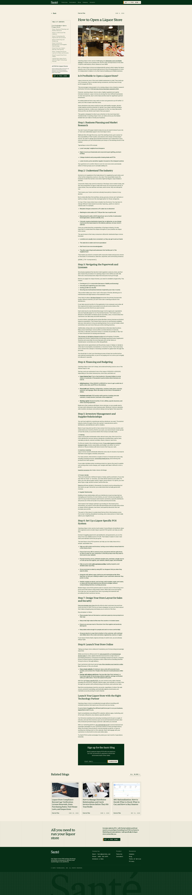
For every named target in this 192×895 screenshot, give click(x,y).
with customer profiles (99, 564)
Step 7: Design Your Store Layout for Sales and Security (60, 52)
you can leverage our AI (102, 725)
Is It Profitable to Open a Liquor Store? (60, 26)
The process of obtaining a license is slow (90, 336)
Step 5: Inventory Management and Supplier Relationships (59, 44)
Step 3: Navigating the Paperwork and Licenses (59, 36)
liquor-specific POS (92, 680)
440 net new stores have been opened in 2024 (105, 89)
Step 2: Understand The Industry (58, 33)
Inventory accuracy (83, 470)
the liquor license (95, 297)
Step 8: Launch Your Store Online (59, 55)
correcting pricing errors (102, 458)
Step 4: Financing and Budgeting (58, 40)
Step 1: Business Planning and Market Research (60, 29)
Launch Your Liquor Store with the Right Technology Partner (59, 60)
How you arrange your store (86, 605)
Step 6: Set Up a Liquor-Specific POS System (58, 48)
